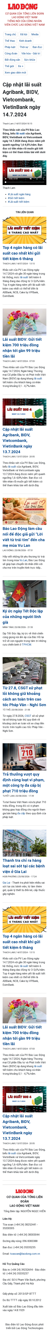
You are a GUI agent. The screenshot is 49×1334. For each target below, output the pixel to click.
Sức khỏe (29, 59)
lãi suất (20, 133)
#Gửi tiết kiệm (16, 198)
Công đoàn (11, 53)
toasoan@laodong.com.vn (25, 1253)
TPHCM (26, 644)
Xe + (20, 66)
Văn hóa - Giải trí (30, 53)
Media (34, 34)
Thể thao (10, 40)
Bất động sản (12, 59)
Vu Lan (23, 560)
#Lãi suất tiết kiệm (18, 201)
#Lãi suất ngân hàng (19, 194)
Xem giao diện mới (15, 72)
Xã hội (23, 34)
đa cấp (21, 813)
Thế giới (9, 66)
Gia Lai (6, 882)
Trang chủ (10, 34)
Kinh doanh (25, 40)
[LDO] (24, 231)
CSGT (28, 715)
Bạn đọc (37, 47)
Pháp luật (10, 47)
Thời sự (24, 47)
